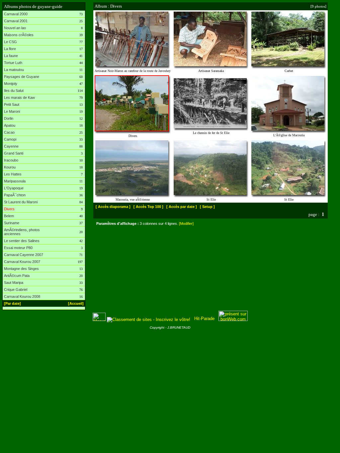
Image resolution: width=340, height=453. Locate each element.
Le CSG (10, 42)
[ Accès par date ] (181, 207)
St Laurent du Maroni (21, 202)
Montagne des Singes (21, 269)
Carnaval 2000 (16, 14)
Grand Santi (13, 153)
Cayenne (11, 146)
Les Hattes (13, 174)
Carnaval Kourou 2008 (22, 296)
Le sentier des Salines (22, 241)
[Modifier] (186, 224)
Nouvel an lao (15, 28)
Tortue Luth (13, 63)
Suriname (11, 223)
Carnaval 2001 (16, 21)
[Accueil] (76, 303)
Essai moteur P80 (18, 248)
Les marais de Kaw (19, 97)
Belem (9, 216)
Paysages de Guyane (21, 77)
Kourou (10, 167)
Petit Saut (11, 104)
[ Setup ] (207, 207)
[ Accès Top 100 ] (148, 207)
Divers (9, 209)
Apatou (9, 125)
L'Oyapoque (14, 188)
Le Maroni (12, 111)
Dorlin (8, 118)
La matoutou (14, 70)
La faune (11, 56)
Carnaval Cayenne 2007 (23, 255)
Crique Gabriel (15, 289)
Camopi (10, 139)
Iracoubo (11, 160)
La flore (10, 49)
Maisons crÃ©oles (19, 35)
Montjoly (10, 84)
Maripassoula (15, 181)
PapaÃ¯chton (15, 195)
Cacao (9, 132)
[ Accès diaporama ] (113, 207)
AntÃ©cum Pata (17, 276)
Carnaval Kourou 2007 (22, 262)
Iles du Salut (14, 91)
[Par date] (12, 303)
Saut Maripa (13, 283)
